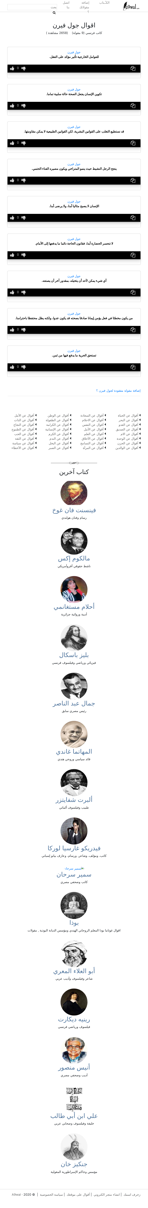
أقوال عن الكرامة (57, 425)
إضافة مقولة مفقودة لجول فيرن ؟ (118, 390)
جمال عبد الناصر (74, 703)
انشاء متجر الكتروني (107, 1194)
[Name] (54, 12)
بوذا (74, 922)
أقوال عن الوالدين (126, 448)
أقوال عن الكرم (59, 434)
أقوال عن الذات (24, 420)
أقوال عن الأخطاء (23, 448)
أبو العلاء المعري (74, 971)
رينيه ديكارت (74, 1019)
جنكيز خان (74, 1164)
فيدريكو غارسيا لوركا (74, 848)
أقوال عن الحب (24, 434)
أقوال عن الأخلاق (92, 438)
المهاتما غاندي (74, 751)
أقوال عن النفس (92, 425)
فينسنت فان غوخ (74, 510)
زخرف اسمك (132, 1194)
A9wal (16, 1194)
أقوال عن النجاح (23, 425)
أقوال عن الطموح (23, 429)
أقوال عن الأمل (93, 429)
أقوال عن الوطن (58, 415)
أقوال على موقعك (78, 1194)
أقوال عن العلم (93, 434)
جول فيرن (74, 52)
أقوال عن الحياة (128, 415)
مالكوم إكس (74, 558)
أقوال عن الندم (59, 438)
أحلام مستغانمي (74, 606)
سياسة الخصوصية (51, 1194)
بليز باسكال (74, 655)
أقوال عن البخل (59, 443)
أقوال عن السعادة (92, 415)
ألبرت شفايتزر (74, 799)
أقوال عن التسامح (91, 443)
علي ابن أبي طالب (74, 1115)
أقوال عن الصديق (127, 429)
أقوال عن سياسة (23, 443)
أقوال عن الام (129, 434)
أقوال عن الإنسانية (57, 429)
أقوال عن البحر (128, 420)
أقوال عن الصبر (59, 448)
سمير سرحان (74, 874)
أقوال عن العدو (128, 425)
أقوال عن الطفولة (57, 420)
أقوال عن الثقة (24, 438)
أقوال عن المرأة (93, 448)
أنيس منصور (74, 1067)
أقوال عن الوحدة (127, 438)
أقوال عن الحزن (127, 443)
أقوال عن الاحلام (92, 420)
